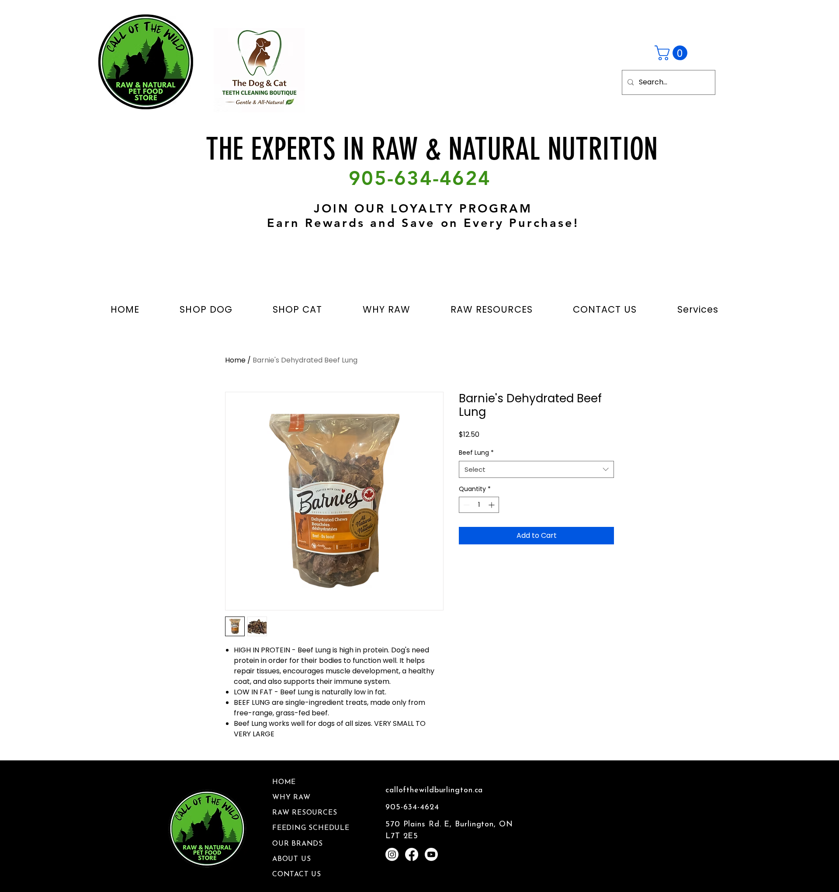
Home (235, 360)
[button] (673, 52)
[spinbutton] (479, 504)
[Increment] (492, 504)
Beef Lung (476, 453)
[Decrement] (465, 504)
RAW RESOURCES (304, 812)
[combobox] (536, 469)
